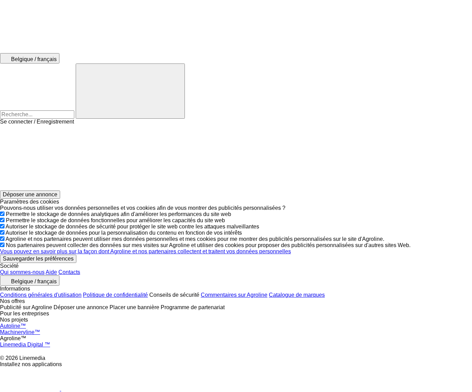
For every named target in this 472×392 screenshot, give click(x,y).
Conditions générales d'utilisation (41, 295)
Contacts (69, 272)
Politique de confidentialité (115, 295)
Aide (51, 272)
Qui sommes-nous (22, 272)
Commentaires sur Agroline (234, 295)
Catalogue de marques (297, 295)
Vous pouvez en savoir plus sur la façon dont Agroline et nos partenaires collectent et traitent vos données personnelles (145, 251)
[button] (236, 157)
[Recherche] (130, 91)
